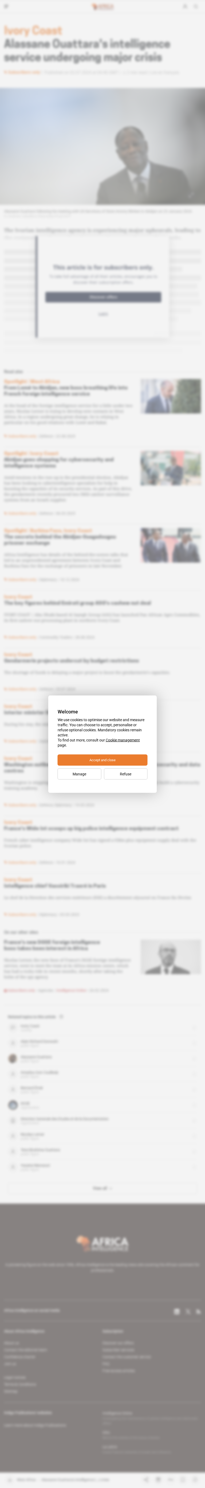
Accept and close (102, 760)
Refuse (125, 774)
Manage (79, 774)
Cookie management (123, 740)
